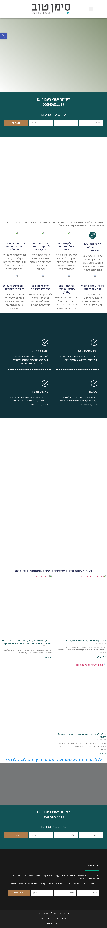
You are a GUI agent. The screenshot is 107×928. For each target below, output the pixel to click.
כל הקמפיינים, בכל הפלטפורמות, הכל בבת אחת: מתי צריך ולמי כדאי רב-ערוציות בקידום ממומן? (27, 642)
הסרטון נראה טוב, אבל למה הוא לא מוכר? (84, 640)
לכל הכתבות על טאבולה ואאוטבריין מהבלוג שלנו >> (53, 759)
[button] (3, 36)
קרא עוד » (101, 657)
